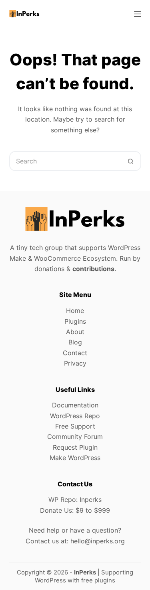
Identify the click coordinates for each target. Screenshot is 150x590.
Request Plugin (75, 447)
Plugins (75, 321)
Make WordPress (75, 458)
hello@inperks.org (97, 541)
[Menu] (137, 14)
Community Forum (75, 437)
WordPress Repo (75, 416)
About (75, 332)
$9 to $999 (93, 510)
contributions (93, 269)
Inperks (91, 499)
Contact (75, 353)
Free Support (75, 426)
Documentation (75, 405)
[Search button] (131, 161)
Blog (75, 342)
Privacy (75, 363)
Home (75, 311)
